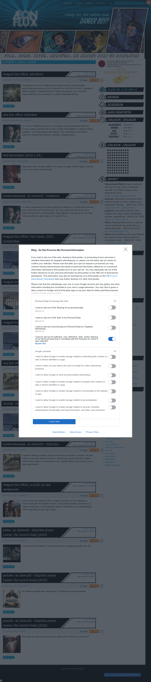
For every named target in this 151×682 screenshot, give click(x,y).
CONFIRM (54, 422)
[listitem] (75, 301)
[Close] (126, 250)
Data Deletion (58, 432)
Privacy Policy (92, 432)
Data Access (75, 432)
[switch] (112, 307)
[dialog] (75, 341)
